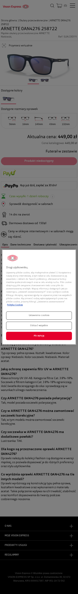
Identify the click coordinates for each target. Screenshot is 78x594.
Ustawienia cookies (39, 315)
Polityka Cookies (15, 305)
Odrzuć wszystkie (39, 325)
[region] (39, 297)
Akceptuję (39, 336)
